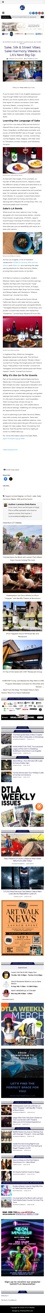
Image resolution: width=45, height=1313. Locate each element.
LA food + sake (30, 496)
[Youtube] (39, 13)
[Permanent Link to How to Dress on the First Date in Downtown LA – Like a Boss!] (6, 1164)
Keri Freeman (17, 1150)
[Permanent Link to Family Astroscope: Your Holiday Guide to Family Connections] (6, 777)
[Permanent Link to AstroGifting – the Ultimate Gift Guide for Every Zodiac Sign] (6, 765)
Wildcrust (16, 265)
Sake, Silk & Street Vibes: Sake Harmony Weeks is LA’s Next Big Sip (22, 51)
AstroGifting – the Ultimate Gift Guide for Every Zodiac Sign (27, 762)
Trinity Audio (23, 87)
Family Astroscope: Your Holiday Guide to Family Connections (28, 774)
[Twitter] (30, 13)
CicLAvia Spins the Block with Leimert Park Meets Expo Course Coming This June (28, 1200)
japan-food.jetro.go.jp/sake (14, 439)
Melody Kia (17, 1124)
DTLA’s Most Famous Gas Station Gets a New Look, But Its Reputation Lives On (22, 892)
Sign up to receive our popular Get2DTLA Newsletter (22, 1283)
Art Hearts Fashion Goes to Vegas (26, 1172)
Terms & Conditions (9, 1300)
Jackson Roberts (19, 739)
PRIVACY (5, 1296)
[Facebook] (33, 13)
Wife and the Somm (24, 499)
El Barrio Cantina (20, 262)
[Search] (42, 13)
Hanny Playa (17, 753)
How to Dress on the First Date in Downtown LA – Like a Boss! (26, 1161)
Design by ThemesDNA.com (22, 1311)
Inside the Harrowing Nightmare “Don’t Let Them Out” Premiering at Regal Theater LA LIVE (27, 1146)
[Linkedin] (36, 13)
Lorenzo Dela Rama (15, 58)
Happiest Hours (10, 42)
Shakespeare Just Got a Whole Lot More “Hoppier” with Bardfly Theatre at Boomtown (27, 1108)
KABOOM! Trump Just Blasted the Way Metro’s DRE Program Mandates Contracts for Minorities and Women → (23, 684)
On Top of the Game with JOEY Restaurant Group (22, 672)
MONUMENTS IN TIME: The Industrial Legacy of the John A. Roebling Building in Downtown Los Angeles (28, 749)
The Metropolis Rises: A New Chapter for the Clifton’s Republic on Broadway (28, 736)
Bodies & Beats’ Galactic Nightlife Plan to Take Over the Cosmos (28, 1187)
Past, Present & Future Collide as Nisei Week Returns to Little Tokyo (22, 859)
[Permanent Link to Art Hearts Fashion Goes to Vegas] (6, 1176)
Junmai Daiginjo (17, 496)
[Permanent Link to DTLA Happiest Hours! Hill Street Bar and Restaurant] (22, 616)
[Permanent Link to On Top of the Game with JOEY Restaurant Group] (22, 654)
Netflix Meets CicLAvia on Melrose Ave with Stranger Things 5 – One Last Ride (28, 1133)
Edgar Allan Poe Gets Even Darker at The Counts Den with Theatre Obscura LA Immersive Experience (27, 1120)
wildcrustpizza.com (10, 450)
